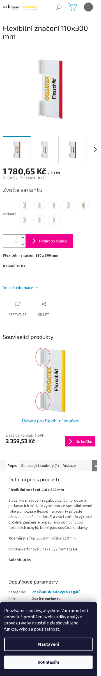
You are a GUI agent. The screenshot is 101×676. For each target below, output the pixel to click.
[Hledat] (59, 7)
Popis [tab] (12, 466)
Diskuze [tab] (69, 466)
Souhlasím (48, 662)
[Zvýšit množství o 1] (23, 238)
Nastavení (48, 644)
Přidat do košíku (53, 241)
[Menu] (88, 7)
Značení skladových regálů (56, 592)
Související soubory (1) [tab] (40, 466)
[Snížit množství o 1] (23, 244)
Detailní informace (18, 288)
